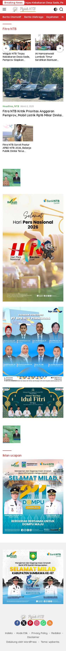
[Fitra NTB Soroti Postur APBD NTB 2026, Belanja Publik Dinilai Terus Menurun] (18, 132)
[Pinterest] (30, 623)
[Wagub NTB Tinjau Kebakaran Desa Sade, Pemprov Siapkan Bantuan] (17, 42)
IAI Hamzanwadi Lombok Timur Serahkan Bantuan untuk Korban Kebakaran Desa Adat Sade (48, 57)
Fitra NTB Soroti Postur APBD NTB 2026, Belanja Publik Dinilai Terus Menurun (17, 148)
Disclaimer (33, 637)
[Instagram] (37, 623)
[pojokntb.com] (24, 9)
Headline (8, 106)
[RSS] (50, 623)
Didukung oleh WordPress (21, 641)
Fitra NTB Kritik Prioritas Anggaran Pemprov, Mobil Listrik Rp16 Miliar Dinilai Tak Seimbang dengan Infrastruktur (32, 115)
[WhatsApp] (43, 623)
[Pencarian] (61, 9)
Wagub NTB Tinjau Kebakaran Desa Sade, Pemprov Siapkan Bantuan (16, 57)
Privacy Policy (40, 633)
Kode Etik (22, 633)
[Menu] (5, 9)
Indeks (9, 633)
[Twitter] (24, 623)
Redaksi (56, 633)
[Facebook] (17, 623)
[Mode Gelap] (56, 9)
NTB (16, 106)
